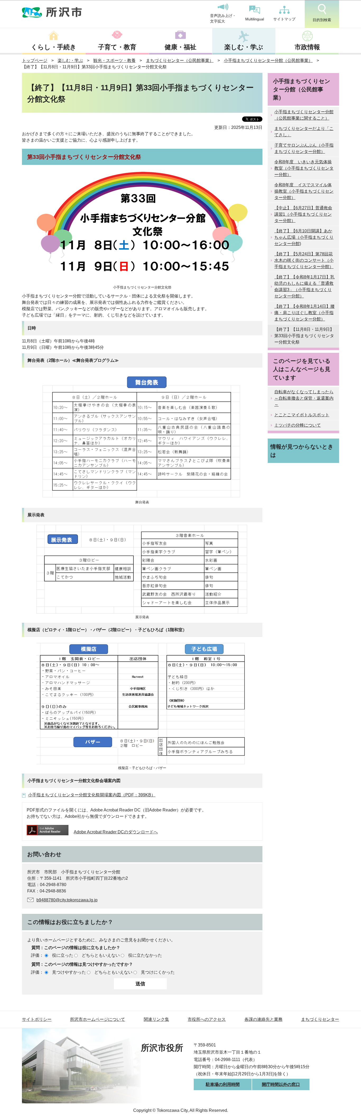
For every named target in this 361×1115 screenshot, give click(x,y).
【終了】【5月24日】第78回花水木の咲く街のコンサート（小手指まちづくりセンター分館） (304, 260)
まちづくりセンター (320, 1019)
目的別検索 (322, 20)
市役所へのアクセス (207, 1019)
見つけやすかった (69, 972)
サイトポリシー (37, 1019)
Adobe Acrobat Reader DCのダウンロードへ (116, 832)
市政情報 (307, 47)
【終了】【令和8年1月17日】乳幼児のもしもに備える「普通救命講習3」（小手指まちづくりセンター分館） (304, 286)
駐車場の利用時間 (223, 1084)
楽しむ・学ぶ (243, 47)
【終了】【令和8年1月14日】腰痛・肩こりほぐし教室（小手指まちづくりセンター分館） (304, 312)
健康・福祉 (180, 47)
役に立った (62, 955)
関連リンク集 (156, 1019)
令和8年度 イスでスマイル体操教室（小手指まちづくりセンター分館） (304, 191)
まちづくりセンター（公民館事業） (180, 60)
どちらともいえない (101, 955)
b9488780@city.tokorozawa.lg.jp (67, 900)
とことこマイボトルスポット (301, 415)
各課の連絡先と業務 (263, 1019)
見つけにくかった (158, 972)
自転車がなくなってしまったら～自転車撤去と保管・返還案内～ (304, 398)
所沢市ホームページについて (97, 1019)
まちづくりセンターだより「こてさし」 (304, 131)
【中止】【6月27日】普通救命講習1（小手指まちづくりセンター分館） (303, 214)
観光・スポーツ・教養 (114, 60)
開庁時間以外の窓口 (281, 1084)
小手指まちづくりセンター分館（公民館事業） (268, 60)
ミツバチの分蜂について (297, 425)
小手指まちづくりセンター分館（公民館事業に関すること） (304, 115)
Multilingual (254, 19)
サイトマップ (284, 19)
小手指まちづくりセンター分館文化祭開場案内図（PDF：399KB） (91, 795)
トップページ (34, 60)
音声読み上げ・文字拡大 (223, 18)
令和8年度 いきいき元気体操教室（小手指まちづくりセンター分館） (304, 168)
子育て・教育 (117, 47)
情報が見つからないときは (302, 451)
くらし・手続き (53, 47)
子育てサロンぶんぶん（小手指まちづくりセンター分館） (304, 148)
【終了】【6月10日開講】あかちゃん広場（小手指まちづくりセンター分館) (304, 237)
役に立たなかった (145, 955)
